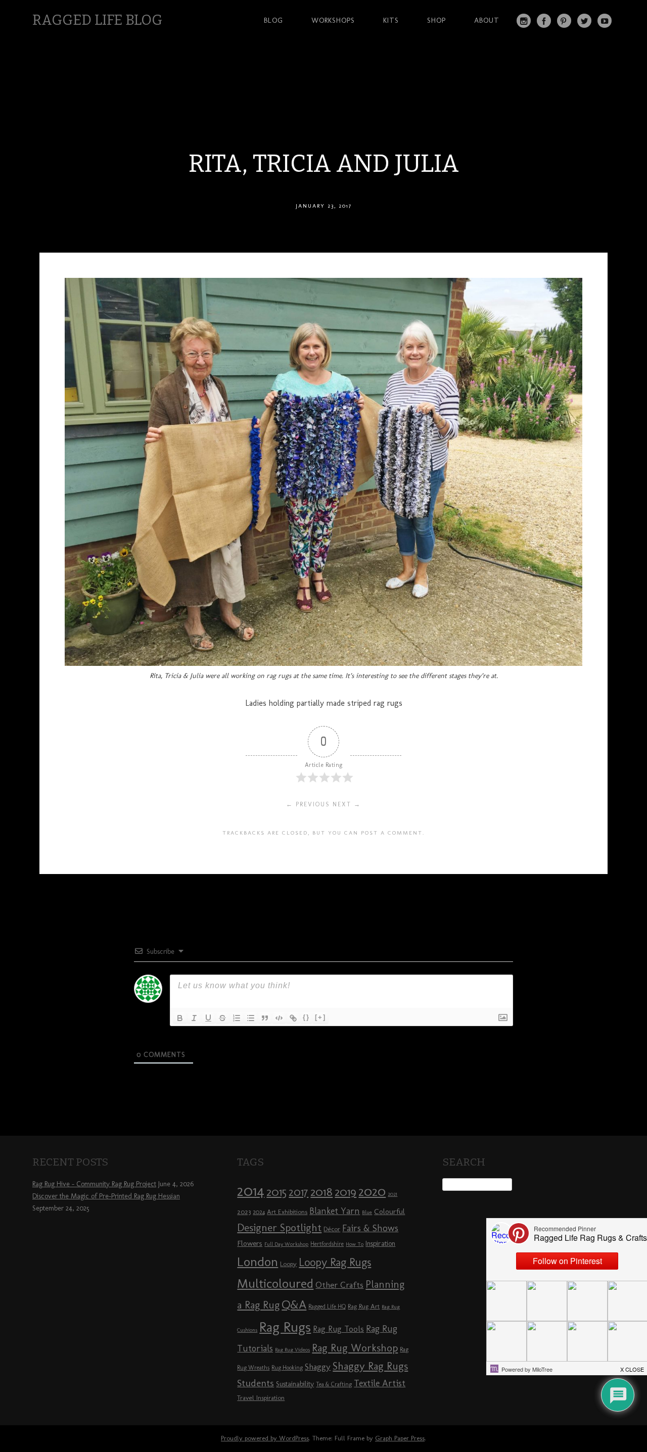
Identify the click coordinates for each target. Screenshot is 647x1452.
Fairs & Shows (370, 1228)
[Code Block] (279, 1018)
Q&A (294, 1304)
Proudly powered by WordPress (265, 1438)
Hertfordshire (327, 1243)
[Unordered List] (251, 1018)
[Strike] (222, 1018)
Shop (436, 20)
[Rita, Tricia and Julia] (323, 663)
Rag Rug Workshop (355, 1347)
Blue (367, 1212)
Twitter (584, 21)
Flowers (249, 1243)
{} (306, 1017)
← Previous (308, 804)
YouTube (604, 21)
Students (255, 1383)
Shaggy (318, 1367)
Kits (391, 20)
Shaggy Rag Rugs (370, 1366)
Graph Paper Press (400, 1438)
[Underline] (208, 1018)
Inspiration (380, 1243)
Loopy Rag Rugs (335, 1262)
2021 (392, 1194)
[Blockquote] (265, 1018)
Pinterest (564, 21)
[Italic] (194, 1018)
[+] (320, 1017)
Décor (332, 1229)
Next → (347, 804)
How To (354, 1244)
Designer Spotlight (279, 1227)
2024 (259, 1212)
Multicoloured (275, 1283)
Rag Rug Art (364, 1306)
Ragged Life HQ (327, 1306)
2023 (244, 1211)
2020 (372, 1191)
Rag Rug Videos (292, 1349)
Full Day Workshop (286, 1244)
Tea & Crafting (334, 1384)
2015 (276, 1192)
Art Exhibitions (287, 1211)
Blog (273, 20)
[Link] (293, 1018)
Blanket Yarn (334, 1211)
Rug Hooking (287, 1367)
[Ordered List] (236, 1018)
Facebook (544, 21)
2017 (298, 1192)
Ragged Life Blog (97, 20)
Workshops (333, 20)
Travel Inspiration (261, 1397)
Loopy (288, 1264)
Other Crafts (339, 1285)
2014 (250, 1190)
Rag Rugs (285, 1327)
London (257, 1261)
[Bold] (180, 1018)
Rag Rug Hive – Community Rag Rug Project (94, 1184)
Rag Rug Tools (338, 1329)
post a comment (392, 832)
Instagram (524, 21)
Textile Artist (379, 1383)
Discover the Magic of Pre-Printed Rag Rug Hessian (106, 1196)
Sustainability (295, 1384)
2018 (321, 1191)
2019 (345, 1192)
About (486, 20)
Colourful (389, 1211)
